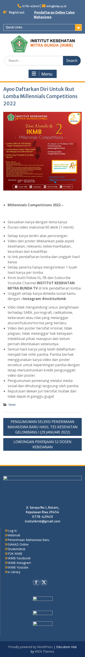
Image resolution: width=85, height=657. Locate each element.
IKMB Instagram (19, 563)
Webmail (14, 535)
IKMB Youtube (18, 567)
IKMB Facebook (19, 558)
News (12, 404)
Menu (46, 74)
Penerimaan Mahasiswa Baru (28, 540)
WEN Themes (44, 651)
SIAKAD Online (18, 544)
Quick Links (14, 27)
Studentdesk (16, 549)
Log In (12, 531)
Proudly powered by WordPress (30, 647)
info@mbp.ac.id (56, 6)
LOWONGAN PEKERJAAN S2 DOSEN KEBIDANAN (42, 444)
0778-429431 (31, 6)
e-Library (14, 572)
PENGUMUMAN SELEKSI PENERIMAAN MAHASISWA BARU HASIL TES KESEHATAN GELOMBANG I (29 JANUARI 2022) (43, 427)
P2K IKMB (15, 553)
